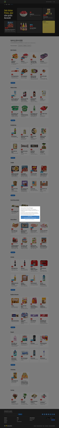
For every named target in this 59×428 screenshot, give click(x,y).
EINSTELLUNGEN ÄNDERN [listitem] (29, 219)
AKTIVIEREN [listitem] (30, 216)
